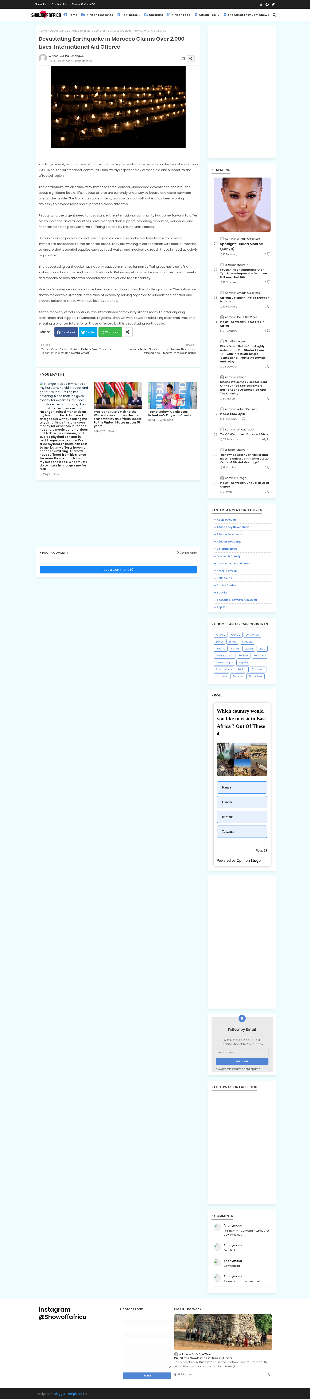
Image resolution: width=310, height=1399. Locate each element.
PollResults (224, 578)
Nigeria (243, 662)
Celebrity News (227, 549)
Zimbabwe (255, 676)
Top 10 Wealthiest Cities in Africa (244, 434)
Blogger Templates (68, 1394)
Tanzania (258, 669)
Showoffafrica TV (83, 4)
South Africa (224, 669)
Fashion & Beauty (228, 556)
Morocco (260, 655)
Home (72, 15)
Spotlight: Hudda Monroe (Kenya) (241, 246)
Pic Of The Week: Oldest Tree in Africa (242, 324)
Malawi (243, 655)
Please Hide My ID (232, 414)
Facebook (68, 332)
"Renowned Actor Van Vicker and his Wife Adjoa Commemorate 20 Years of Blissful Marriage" (244, 458)
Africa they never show (233, 527)
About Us (40, 4)
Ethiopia (247, 641)
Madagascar (224, 655)
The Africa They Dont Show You (250, 15)
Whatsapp (112, 332)
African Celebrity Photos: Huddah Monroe (244, 299)
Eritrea (233, 641)
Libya (262, 648)
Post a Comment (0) (118, 569)
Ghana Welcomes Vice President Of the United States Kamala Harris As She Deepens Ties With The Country (243, 388)
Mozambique (224, 662)
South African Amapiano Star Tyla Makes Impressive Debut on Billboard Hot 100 (243, 273)
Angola (220, 634)
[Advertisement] (121, 514)
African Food (180, 15)
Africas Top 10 (208, 15)
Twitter (90, 332)
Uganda (221, 676)
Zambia (238, 676)
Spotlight (155, 15)
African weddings (229, 541)
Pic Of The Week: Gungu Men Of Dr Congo (244, 485)
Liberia (249, 648)
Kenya (235, 648)
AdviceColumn (227, 519)
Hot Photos (129, 15)
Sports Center (226, 585)
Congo (235, 634)
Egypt (219, 641)
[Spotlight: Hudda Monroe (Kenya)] (242, 205)
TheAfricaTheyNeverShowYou (237, 600)
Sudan (241, 669)
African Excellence (99, 15)
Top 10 (221, 607)
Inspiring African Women (233, 563)
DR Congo (252, 634)
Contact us (59, 4)
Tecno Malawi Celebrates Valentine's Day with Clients (169, 413)
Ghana (220, 648)
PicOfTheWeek (227, 570)
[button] (274, 15)
